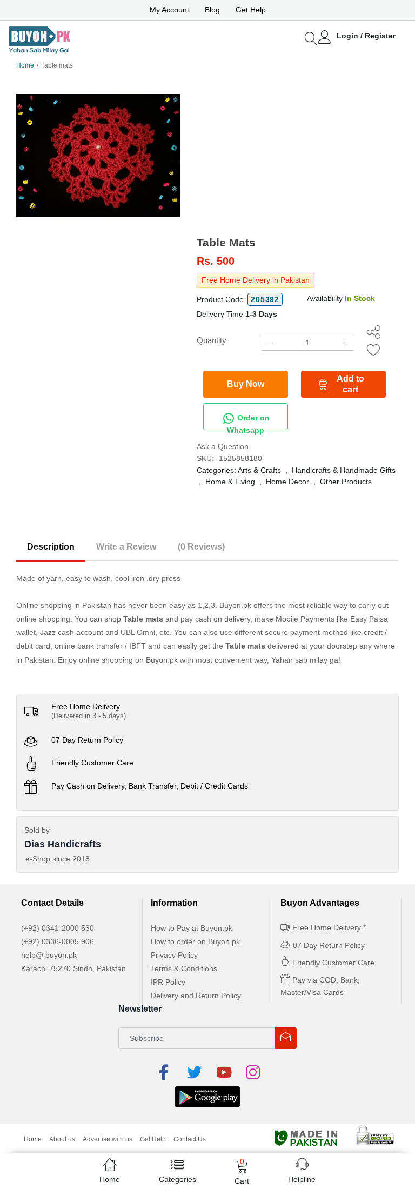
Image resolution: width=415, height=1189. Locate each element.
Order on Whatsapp (248, 421)
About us (62, 1139)
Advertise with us (107, 1139)
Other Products (346, 481)
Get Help (251, 9)
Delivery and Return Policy (196, 995)
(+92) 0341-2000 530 (57, 928)
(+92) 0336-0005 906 (57, 941)
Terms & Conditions (184, 968)
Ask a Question (223, 446)
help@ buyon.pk (49, 955)
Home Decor (287, 481)
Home (25, 65)
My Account (169, 9)
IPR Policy (168, 982)
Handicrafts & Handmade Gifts (344, 470)
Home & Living (230, 481)
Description (51, 546)
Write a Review (126, 546)
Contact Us (189, 1139)
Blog (212, 9)
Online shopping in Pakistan (63, 605)
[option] (98, 156)
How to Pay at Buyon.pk (191, 928)
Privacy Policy (174, 955)
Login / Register (366, 35)
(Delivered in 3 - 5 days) (88, 716)
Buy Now (245, 384)
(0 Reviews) (201, 546)
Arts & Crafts (259, 470)
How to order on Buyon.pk (195, 941)
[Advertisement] (298, 154)
